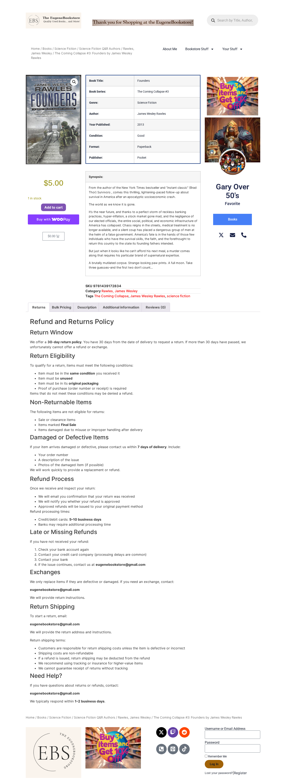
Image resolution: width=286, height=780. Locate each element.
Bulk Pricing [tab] (61, 307)
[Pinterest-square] (173, 749)
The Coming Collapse (111, 296)
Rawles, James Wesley (120, 291)
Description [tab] (87, 307)
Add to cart (53, 207)
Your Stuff (229, 49)
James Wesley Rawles (147, 296)
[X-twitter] (161, 732)
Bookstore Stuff (197, 49)
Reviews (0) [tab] (156, 307)
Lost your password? (219, 773)
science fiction (178, 296)
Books (47, 49)
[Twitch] (173, 732)
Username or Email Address (225, 728)
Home (35, 49)
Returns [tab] (38, 307)
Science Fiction (65, 49)
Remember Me (217, 756)
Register (240, 773)
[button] (74, 82)
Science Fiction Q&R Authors (99, 49)
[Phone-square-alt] (161, 749)
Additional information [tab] (121, 307)
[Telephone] (243, 235)
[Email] (232, 235)
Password (212, 742)
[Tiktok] (184, 749)
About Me (170, 49)
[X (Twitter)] (221, 235)
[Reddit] (184, 732)
